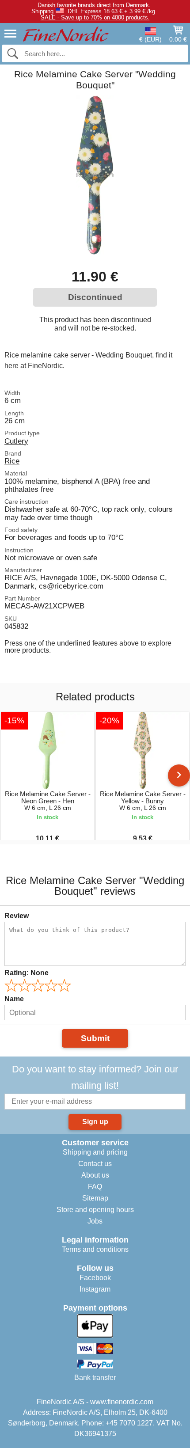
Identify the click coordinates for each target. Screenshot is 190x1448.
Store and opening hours (95, 1209)
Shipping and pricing (95, 1152)
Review (16, 916)
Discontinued (95, 297)
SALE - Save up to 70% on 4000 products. (95, 17)
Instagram (95, 1289)
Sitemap (95, 1198)
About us (95, 1175)
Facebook (95, 1277)
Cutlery (16, 441)
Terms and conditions (95, 1249)
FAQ (95, 1186)
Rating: (26, 973)
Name (14, 999)
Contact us (95, 1163)
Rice (11, 460)
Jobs (95, 1221)
